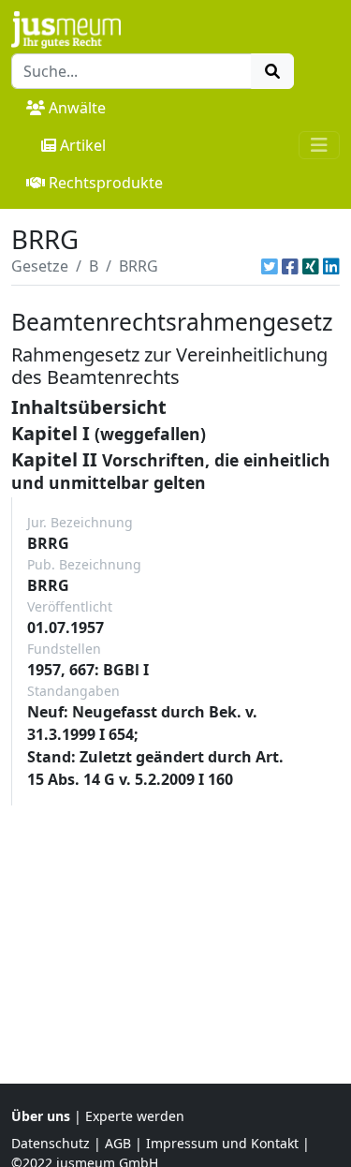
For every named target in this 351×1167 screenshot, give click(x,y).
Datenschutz (50, 1143)
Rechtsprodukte (106, 182)
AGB (118, 1143)
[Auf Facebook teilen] (290, 266)
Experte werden (134, 1116)
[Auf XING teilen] (310, 266)
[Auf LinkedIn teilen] (331, 266)
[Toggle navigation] (319, 145)
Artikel (83, 145)
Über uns (40, 1116)
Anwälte (77, 107)
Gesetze (39, 266)
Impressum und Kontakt (222, 1143)
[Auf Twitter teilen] (269, 266)
